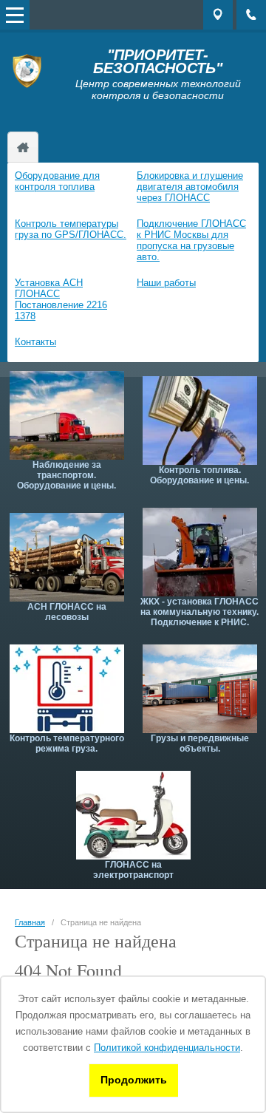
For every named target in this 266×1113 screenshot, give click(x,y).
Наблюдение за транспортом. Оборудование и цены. (66, 475)
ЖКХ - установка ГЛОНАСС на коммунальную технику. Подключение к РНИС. (199, 611)
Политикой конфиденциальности (167, 1047)
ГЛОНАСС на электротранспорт (133, 870)
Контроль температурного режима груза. (67, 743)
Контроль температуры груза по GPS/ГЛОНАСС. (70, 229)
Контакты (35, 341)
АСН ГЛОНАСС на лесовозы (66, 612)
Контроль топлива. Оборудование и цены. (199, 475)
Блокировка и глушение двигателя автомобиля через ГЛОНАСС (190, 186)
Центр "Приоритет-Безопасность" (23, 147)
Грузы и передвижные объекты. (200, 743)
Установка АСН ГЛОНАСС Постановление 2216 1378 (61, 299)
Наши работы (166, 282)
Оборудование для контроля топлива (57, 181)
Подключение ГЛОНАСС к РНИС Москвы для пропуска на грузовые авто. (191, 240)
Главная (30, 922)
